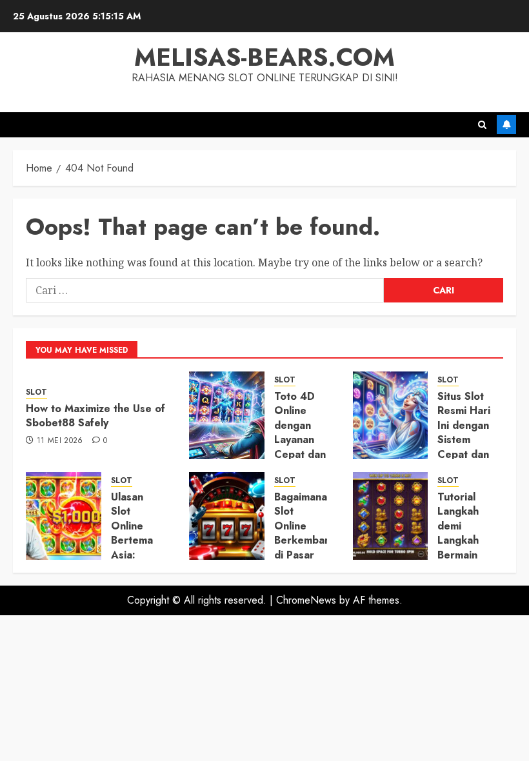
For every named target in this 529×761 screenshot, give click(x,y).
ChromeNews (306, 600)
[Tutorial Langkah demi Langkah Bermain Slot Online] (390, 516)
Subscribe (506, 124)
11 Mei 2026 (60, 441)
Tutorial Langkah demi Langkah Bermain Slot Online (458, 540)
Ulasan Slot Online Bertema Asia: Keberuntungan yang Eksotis (149, 547)
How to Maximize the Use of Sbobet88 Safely (95, 415)
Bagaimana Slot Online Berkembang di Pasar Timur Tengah (305, 540)
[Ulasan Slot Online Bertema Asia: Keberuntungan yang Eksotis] (63, 516)
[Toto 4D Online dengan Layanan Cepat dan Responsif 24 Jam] (226, 415)
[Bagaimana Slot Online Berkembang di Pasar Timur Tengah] (226, 516)
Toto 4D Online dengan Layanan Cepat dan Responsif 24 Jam (300, 439)
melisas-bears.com (264, 57)
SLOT (36, 392)
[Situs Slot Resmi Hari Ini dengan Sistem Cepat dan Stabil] (390, 415)
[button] (482, 124)
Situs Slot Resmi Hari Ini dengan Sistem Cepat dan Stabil (463, 432)
